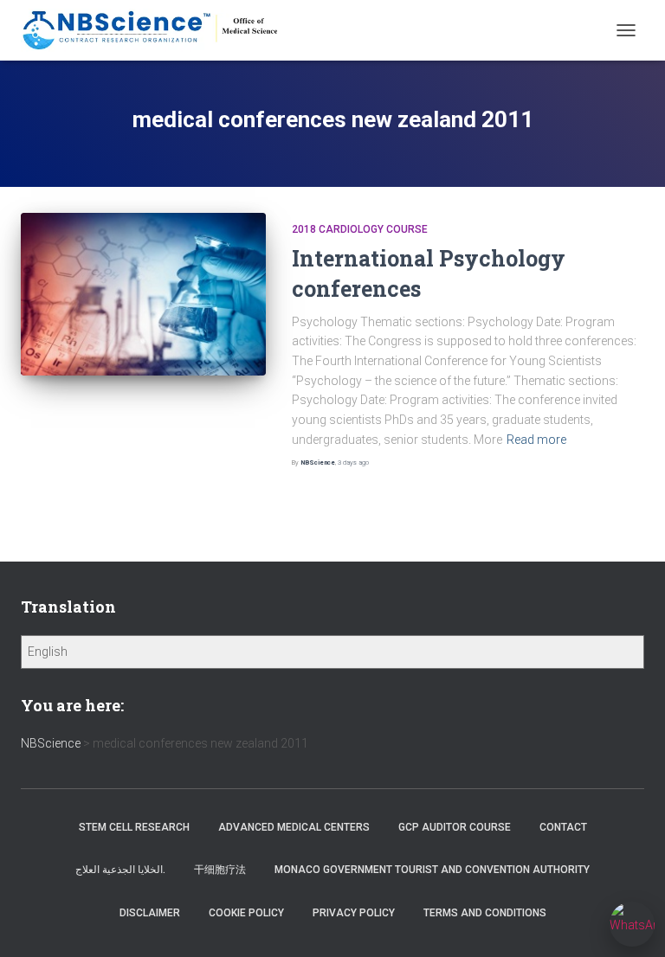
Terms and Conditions (484, 913)
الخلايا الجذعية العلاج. (120, 870)
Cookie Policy (246, 913)
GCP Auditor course (454, 827)
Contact (563, 827)
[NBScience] (157, 30)
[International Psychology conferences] (143, 294)
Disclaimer (149, 913)
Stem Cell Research (134, 827)
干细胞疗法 (220, 870)
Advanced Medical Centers (294, 827)
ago (353, 462)
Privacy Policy (354, 913)
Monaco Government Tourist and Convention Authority (432, 870)
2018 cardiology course (360, 229)
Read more (536, 439)
